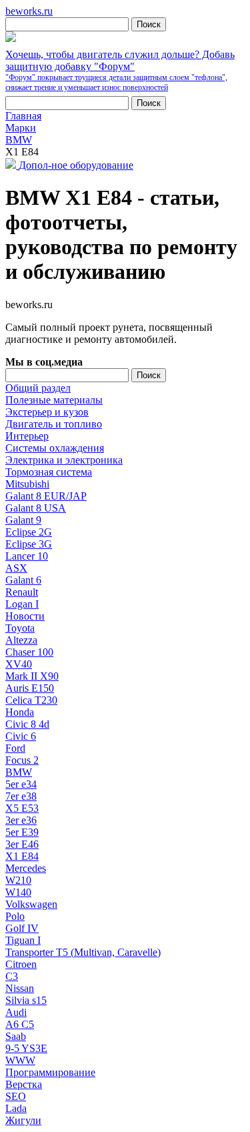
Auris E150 (29, 688)
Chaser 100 (29, 652)
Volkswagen (31, 904)
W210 (18, 880)
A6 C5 (19, 1024)
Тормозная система (48, 472)
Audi (16, 1012)
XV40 (18, 664)
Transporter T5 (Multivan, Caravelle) (83, 952)
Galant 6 (23, 580)
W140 (18, 892)
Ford (15, 748)
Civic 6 (20, 736)
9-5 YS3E (26, 1048)
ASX (16, 568)
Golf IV (22, 928)
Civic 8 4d (27, 724)
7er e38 (21, 796)
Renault (21, 592)
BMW (18, 772)
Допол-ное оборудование (76, 165)
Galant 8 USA (35, 508)
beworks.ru (29, 11)
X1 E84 (22, 856)
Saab (15, 1036)
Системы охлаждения (54, 448)
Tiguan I (23, 940)
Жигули (23, 1120)
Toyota (20, 628)
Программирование (50, 1072)
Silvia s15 (26, 1000)
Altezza (21, 640)
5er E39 (22, 832)
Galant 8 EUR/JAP (46, 496)
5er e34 (21, 784)
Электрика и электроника (64, 460)
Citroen (21, 964)
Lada (16, 1108)
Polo (15, 916)
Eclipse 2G (28, 532)
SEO (15, 1096)
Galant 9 (23, 520)
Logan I (22, 604)
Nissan (19, 988)
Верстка (23, 1084)
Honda (19, 712)
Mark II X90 (32, 676)
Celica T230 (31, 700)
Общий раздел (38, 388)
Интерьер (27, 436)
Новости (25, 616)
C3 (11, 976)
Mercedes (25, 868)
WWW (20, 1060)
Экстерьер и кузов (47, 412)
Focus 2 (22, 760)
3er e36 (21, 820)
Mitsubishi (27, 484)
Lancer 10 (26, 556)
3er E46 (22, 844)
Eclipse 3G (28, 544)
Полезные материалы (54, 400)
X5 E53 (22, 808)
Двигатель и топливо (53, 424)
